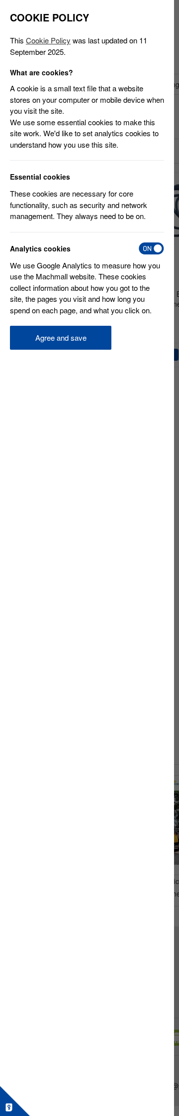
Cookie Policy (48, 40)
